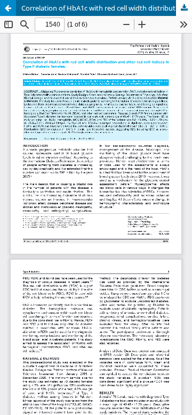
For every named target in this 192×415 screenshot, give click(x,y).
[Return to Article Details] (8, 8)
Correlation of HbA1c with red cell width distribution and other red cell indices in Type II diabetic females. (106, 8)
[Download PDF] (184, 8)
